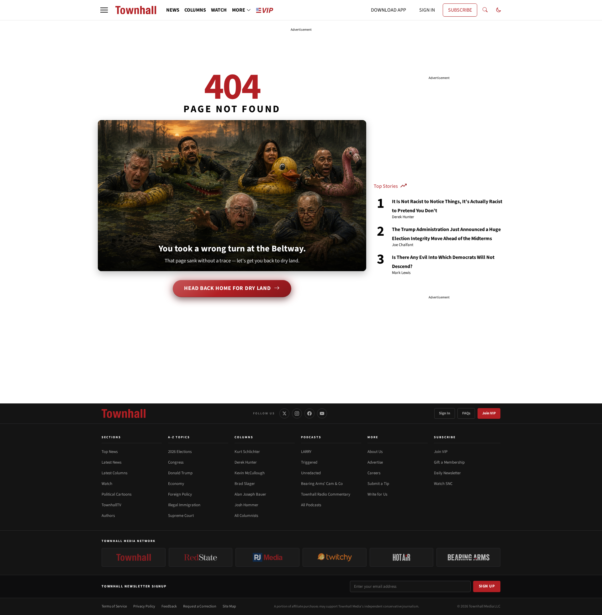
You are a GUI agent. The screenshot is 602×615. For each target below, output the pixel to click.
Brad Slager (245, 483)
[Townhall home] (123, 413)
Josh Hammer (246, 505)
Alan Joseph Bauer (250, 494)
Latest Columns (114, 473)
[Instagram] (297, 413)
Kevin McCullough (250, 473)
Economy (176, 483)
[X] (284, 413)
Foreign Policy (180, 494)
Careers (373, 473)
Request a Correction (199, 606)
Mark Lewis (401, 273)
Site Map (229, 606)
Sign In (444, 413)
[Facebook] (309, 413)
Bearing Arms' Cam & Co (322, 483)
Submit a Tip (378, 483)
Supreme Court (181, 515)
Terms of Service (114, 606)
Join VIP (489, 413)
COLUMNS (195, 10)
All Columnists (246, 515)
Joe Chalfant (402, 245)
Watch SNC (443, 483)
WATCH (219, 10)
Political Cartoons (116, 494)
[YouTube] (322, 413)
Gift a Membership (449, 462)
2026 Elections (180, 452)
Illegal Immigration (184, 505)
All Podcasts (311, 505)
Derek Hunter (403, 217)
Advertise (375, 462)
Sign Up (487, 586)
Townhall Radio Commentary (325, 494)
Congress (175, 462)
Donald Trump (180, 473)
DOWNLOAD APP (388, 10)
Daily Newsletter (447, 473)
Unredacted (311, 473)
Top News (110, 452)
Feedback (169, 606)
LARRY (306, 452)
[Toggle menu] (104, 10)
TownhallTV (111, 505)
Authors (108, 515)
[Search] (485, 10)
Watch (107, 483)
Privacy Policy (144, 606)
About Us (375, 452)
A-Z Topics (179, 437)
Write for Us (377, 494)
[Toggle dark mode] (498, 10)
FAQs (466, 413)
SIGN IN (427, 10)
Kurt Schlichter (247, 452)
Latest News (111, 462)
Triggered (309, 462)
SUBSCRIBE (460, 10)
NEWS (172, 10)
